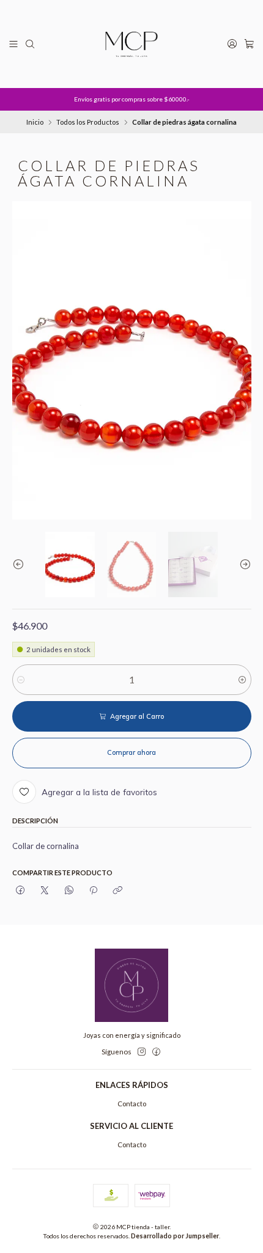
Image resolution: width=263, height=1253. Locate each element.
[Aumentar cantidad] (242, 679)
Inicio (34, 122)
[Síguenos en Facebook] (156, 1052)
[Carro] (249, 44)
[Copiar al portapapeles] (117, 890)
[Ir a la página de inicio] (131, 44)
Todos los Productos (87, 122)
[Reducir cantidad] (21, 679)
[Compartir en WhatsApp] (69, 890)
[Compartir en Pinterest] (93, 890)
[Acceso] (232, 44)
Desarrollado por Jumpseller (175, 1236)
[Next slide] (242, 565)
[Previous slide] (21, 565)
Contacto (131, 1104)
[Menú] (13, 44)
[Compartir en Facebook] (20, 890)
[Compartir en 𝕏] (44, 890)
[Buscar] (30, 44)
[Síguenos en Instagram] (141, 1052)
